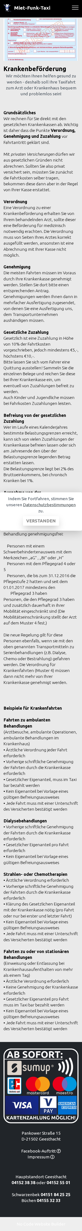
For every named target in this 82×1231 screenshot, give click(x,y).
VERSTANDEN (41, 520)
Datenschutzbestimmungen (49, 504)
